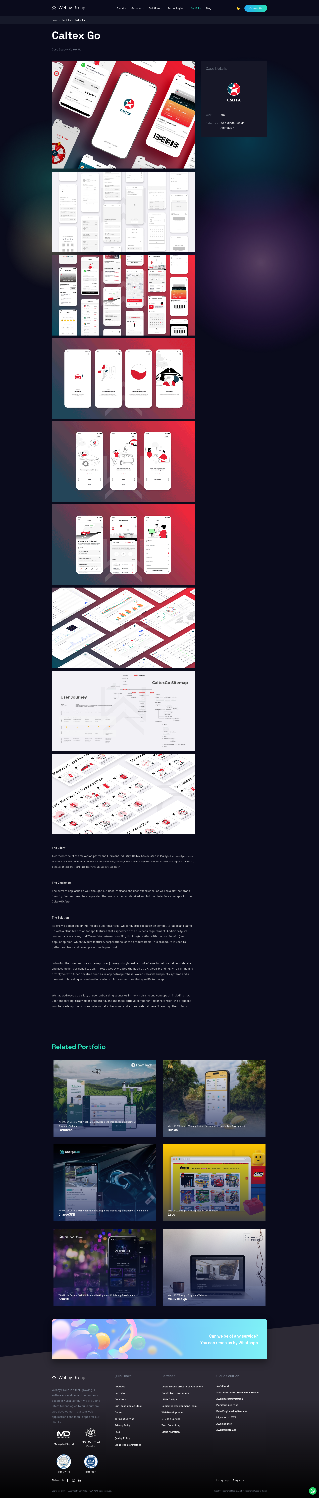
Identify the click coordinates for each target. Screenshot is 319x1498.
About (120, 8)
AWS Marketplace (226, 1429)
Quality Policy (122, 1438)
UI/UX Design (169, 1399)
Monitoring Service (227, 1404)
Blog (208, 8)
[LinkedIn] (79, 1480)
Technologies (175, 8)
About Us (120, 1386)
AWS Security (224, 1423)
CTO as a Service (170, 1418)
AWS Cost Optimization (229, 1398)
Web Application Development (203, 1210)
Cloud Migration (170, 1431)
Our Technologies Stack (128, 1405)
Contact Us (255, 8)
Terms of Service (124, 1418)
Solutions (154, 8)
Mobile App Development (232, 1126)
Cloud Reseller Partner (128, 1444)
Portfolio (196, 8)
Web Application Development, (93, 1121)
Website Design (260, 1491)
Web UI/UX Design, (67, 1121)
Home (55, 20)
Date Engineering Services (231, 1411)
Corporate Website (67, 1126)
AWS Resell (222, 1386)
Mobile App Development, (123, 1121)
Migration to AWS (226, 1417)
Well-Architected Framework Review (237, 1392)
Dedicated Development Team (179, 1405)
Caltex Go (80, 20)
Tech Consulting (170, 1425)
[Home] (72, 8)
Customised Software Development (182, 1386)
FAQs (117, 1431)
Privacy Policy (123, 1425)
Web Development (172, 1412)
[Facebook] (67, 1480)
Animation (142, 1210)
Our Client (120, 1399)
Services (136, 8)
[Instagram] (73, 1480)
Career (119, 1412)
